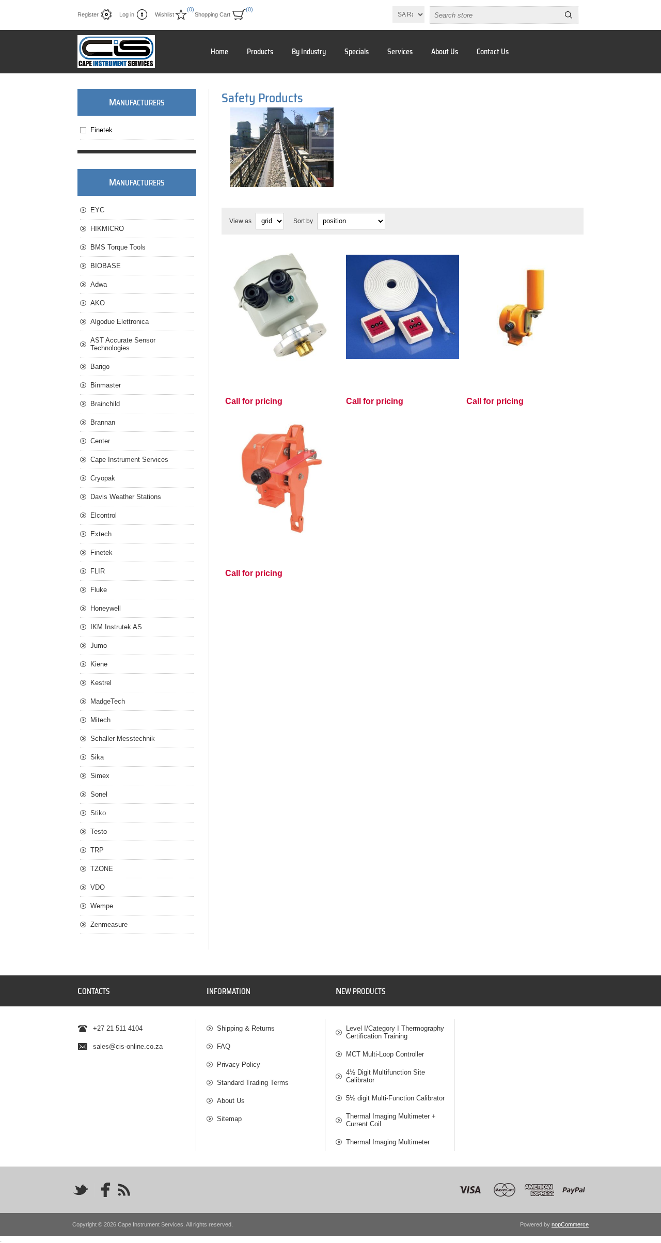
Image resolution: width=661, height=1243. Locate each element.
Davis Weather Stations (125, 497)
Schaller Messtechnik (122, 738)
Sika (97, 757)
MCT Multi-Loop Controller (385, 1054)
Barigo (99, 366)
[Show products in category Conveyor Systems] (282, 147)
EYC (97, 210)
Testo (98, 831)
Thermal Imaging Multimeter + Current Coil (391, 1120)
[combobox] (494, 15)
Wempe (101, 906)
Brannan (102, 422)
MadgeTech (107, 701)
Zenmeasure (109, 924)
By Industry (309, 51)
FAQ (223, 1046)
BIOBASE (105, 266)
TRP (97, 850)
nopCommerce (570, 1224)
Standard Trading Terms (253, 1082)
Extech (101, 534)
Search (568, 15)
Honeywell (105, 608)
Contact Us (493, 51)
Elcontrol (103, 515)
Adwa (98, 284)
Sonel (98, 794)
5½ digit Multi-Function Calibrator (395, 1098)
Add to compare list (292, 349)
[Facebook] (102, 1190)
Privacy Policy (238, 1064)
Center (100, 441)
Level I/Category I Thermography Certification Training (395, 1032)
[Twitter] (80, 1190)
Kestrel (101, 683)
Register (88, 14)
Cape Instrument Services (129, 459)
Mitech (100, 720)
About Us (444, 51)
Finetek (101, 130)
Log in (126, 14)
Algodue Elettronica (119, 321)
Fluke (98, 590)
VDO (97, 887)
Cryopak (102, 478)
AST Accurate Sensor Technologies (122, 344)
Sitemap (229, 1119)
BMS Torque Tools (118, 247)
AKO (97, 303)
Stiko (98, 813)
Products (260, 51)
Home (219, 51)
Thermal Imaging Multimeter (388, 1142)
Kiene (98, 664)
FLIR (97, 571)
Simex (99, 776)
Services (400, 51)
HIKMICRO (107, 228)
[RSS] (124, 1190)
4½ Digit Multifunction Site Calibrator (385, 1076)
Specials (356, 51)
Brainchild (105, 404)
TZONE (101, 869)
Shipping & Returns (246, 1028)
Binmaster (105, 385)
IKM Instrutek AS (116, 627)
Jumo (98, 645)
